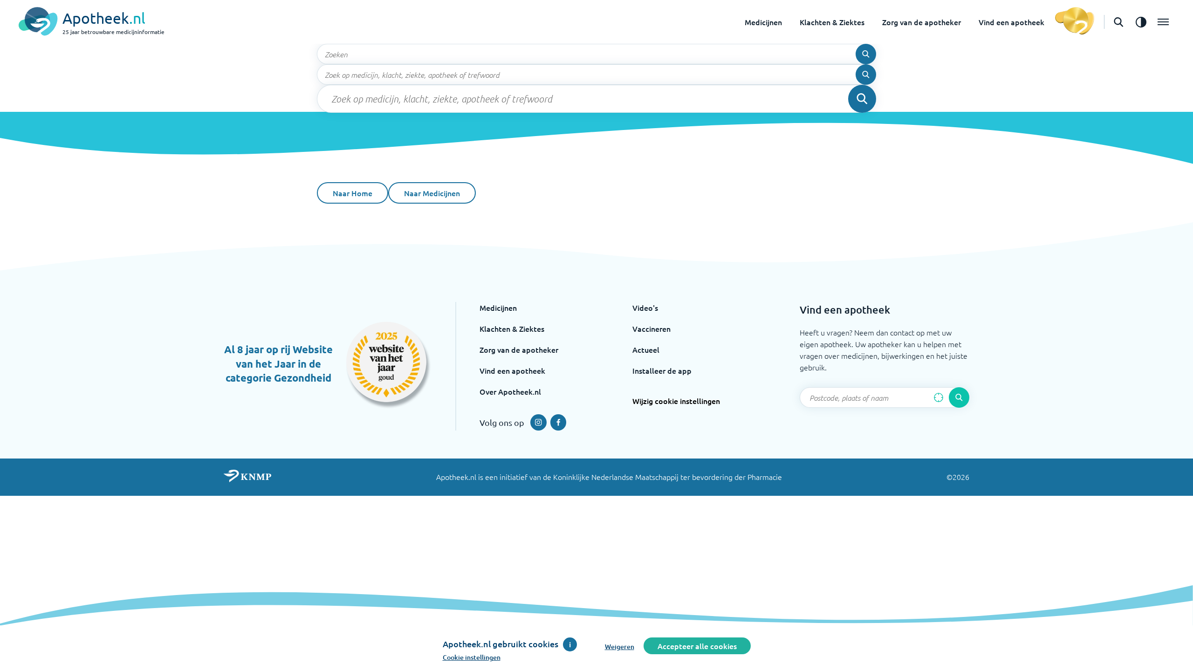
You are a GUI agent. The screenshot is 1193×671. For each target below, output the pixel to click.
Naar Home (352, 193)
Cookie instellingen (472, 657)
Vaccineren (651, 328)
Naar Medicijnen (432, 193)
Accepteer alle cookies (697, 646)
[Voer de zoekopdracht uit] (866, 54)
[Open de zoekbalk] (1118, 22)
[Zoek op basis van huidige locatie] (938, 397)
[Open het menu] (1163, 22)
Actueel (645, 349)
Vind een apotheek (1011, 22)
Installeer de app (662, 370)
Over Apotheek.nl (510, 391)
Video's (645, 307)
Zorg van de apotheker (921, 22)
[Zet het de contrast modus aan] (1141, 22)
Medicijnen (763, 22)
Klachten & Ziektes (832, 22)
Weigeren (619, 646)
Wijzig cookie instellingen (676, 401)
